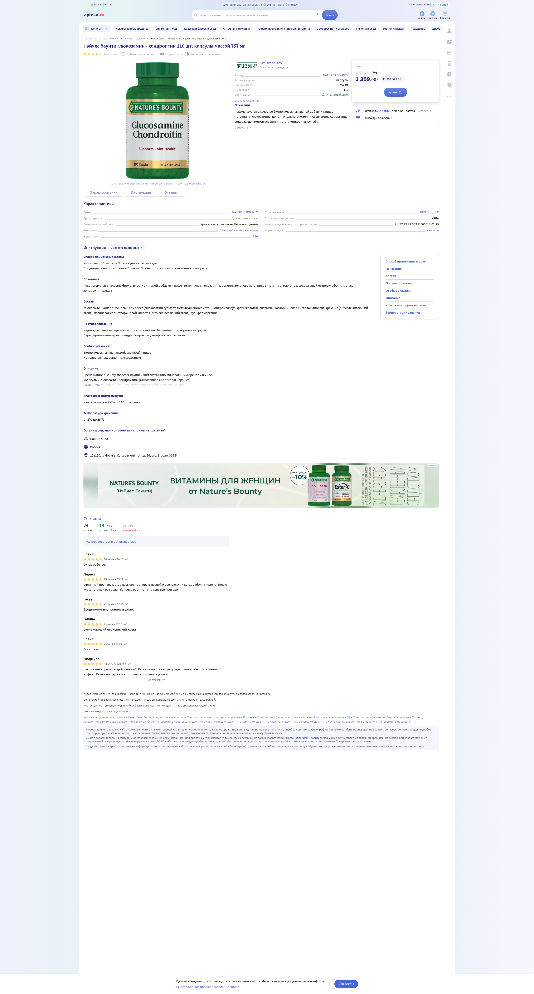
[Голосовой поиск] (317, 15)
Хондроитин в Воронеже (240, 717)
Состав (391, 276)
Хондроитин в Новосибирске (205, 717)
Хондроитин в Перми (237, 721)
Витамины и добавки (106, 38)
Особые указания (398, 290)
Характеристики (103, 192)
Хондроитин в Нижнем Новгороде (306, 717)
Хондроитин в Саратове (171, 721)
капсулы (433, 230)
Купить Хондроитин (95, 717)
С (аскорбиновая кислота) (239, 230)
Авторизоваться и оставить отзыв (111, 541)
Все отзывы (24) (156, 680)
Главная (88, 38)
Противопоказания (400, 283)
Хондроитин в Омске (270, 717)
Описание (393, 298)
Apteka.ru (134, 729)
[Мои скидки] (449, 41)
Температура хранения (403, 312)
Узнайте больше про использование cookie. (208, 987)
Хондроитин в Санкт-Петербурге (130, 717)
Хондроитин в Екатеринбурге (136, 721)
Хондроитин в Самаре (294, 721)
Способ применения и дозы (406, 261)
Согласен (346, 983)
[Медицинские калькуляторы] (449, 63)
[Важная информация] (449, 74)
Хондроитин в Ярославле (395, 721)
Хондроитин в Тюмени (408, 717)
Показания (394, 268)
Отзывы (171, 192)
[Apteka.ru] (97, 15)
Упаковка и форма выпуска (406, 305)
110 (255, 236)
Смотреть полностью (125, 248)
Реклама (433, 465)
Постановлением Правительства (307, 738)
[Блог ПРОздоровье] (449, 52)
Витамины (126, 38)
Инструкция (141, 192)
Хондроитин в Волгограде (99, 721)
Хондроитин (141, 38)
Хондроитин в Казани (265, 721)
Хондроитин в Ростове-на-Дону (373, 717)
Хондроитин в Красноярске (205, 721)
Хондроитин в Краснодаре (169, 717)
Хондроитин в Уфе (340, 717)
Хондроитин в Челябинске (326, 721)
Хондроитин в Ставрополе (361, 721)
